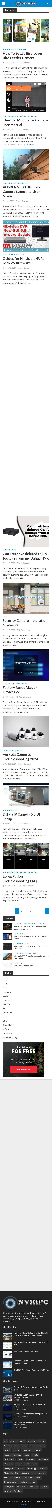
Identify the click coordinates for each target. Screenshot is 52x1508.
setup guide (9, 1486)
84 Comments (21, 1427)
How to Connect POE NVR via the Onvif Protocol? (30, 947)
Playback (7, 1477)
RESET (38, 1477)
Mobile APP (21, 50)
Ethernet (37, 1450)
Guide (5, 50)
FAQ (10, 117)
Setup (32, 1482)
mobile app (31, 1468)
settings (24, 1482)
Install (20, 1459)
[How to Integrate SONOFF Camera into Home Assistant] (7, 1364)
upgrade (7, 1491)
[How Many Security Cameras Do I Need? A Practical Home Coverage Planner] (7, 1336)
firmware (17, 1455)
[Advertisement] (26, 398)
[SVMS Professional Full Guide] (7, 1354)
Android (21, 1441)
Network (25, 1473)
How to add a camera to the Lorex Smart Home (30, 937)
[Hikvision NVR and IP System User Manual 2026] (7, 1345)
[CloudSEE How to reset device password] (7, 1416)
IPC (21, 751)
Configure (23, 1446)
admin (12, 1441)
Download (26, 1450)
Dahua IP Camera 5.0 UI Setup (21, 816)
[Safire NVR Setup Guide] (7, 965)
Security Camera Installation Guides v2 (25, 622)
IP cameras (31, 1464)
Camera (31, 1441)
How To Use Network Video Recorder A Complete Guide (30, 927)
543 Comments (22, 1390)
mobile (21, 1468)
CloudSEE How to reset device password (30, 1414)
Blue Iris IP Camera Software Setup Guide (31, 1387)
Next (47, 911)
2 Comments (24, 630)
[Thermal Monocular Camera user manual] (26, 97)
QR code (17, 1477)
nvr (33, 1473)
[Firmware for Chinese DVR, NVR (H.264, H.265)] (7, 1407)
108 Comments (22, 1416)
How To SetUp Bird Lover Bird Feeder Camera (23, 55)
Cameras (41, 1441)
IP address (8, 1464)
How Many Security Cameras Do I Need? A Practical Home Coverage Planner (31, 1334)
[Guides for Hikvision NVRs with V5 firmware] (26, 235)
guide (26, 1455)
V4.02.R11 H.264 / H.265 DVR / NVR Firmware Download (28, 1396)
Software (21, 1486)
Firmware (14, 255)
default (7, 1450)
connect (33, 1446)
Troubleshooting (28, 117)
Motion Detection (11, 1473)
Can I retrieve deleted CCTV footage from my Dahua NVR (26, 556)
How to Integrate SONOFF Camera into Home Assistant (30, 1362)
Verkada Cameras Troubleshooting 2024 (20, 756)
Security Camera (11, 1482)
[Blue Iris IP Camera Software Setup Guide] (7, 1389)
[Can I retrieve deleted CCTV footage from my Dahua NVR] (26, 531)
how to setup (9, 1459)
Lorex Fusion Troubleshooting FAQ (20, 878)
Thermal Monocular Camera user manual (25, 122)
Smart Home (21, 183)
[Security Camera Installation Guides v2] (26, 597)
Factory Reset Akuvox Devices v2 (20, 689)
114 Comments (22, 1409)
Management (9, 1468)
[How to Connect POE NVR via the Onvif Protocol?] (7, 946)
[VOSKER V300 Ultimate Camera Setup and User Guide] (26, 164)
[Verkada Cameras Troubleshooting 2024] (26, 731)
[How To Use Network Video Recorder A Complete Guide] (7, 926)
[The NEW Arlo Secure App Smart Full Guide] (7, 1373)
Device (16, 1450)
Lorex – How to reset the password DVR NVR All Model (30, 1423)
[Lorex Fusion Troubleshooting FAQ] (26, 855)
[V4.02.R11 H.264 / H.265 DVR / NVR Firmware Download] (7, 1398)
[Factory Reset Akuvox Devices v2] (26, 664)
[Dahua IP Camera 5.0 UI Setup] (26, 795)
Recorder (28, 1477)
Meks (32, 1501)
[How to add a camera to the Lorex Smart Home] (7, 936)
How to (35, 1455)
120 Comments (22, 1400)
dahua (42, 1446)
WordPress (25, 1504)
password (42, 1473)
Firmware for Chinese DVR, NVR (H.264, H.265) (30, 1405)
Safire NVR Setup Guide (23, 966)
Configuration (9, 1446)
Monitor (43, 1468)
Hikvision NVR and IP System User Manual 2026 (31, 1343)
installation (30, 1459)
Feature (7, 1455)
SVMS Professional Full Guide (26, 1352)
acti (5, 1441)
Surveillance (33, 1486)
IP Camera (20, 1464)
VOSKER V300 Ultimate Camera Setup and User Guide (21, 191)
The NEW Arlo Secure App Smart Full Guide (31, 1370)
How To (12, 50)
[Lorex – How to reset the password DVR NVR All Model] (7, 1425)
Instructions (43, 1459)
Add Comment (25, 63)
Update (44, 1486)
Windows (18, 1491)
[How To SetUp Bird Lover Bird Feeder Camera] (26, 30)
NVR (4, 617)
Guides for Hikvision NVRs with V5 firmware (23, 260)
